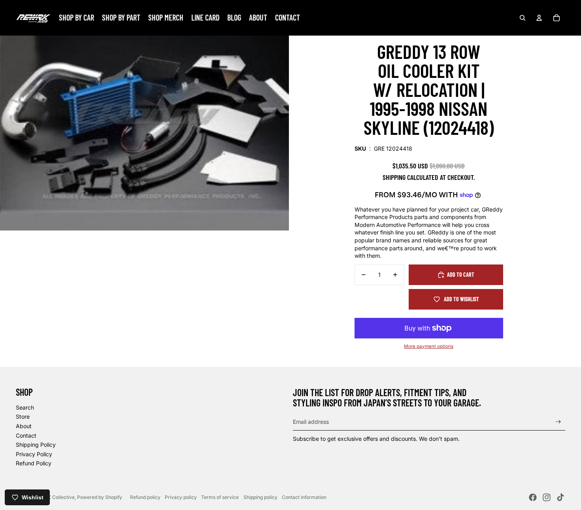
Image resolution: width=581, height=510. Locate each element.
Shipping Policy (36, 444)
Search (25, 407)
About (24, 426)
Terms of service (220, 497)
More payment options (428, 346)
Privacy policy (181, 497)
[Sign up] (558, 422)
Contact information (304, 497)
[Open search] (522, 17)
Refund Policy (33, 463)
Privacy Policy (34, 454)
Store (23, 416)
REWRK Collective (54, 497)
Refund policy (145, 497)
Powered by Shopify (99, 497)
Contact (26, 435)
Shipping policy (260, 497)
